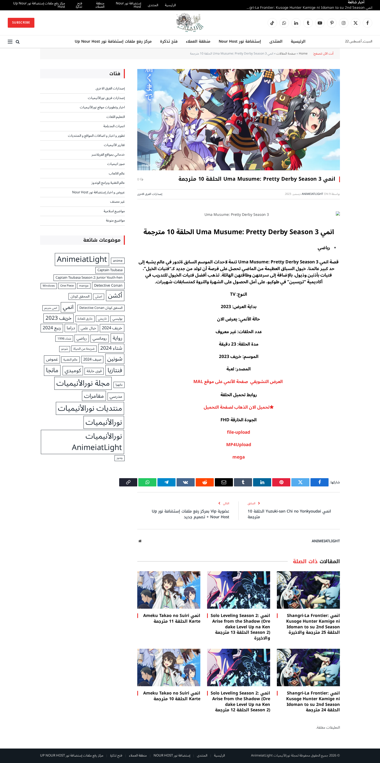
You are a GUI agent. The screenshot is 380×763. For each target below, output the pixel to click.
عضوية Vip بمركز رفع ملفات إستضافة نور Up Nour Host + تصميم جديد (190, 514)
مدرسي (116, 397)
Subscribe (21, 22)
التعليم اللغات (116, 117)
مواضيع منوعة (115, 220)
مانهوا (119, 385)
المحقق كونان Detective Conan (101, 308)
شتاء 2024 (111, 348)
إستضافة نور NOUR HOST (172, 755)
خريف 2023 (58, 318)
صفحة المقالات (286, 53)
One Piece (67, 286)
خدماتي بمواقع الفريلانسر (108, 154)
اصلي (98, 297)
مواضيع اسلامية (114, 211)
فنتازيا (115, 370)
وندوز (120, 458)
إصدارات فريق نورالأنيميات (106, 98)
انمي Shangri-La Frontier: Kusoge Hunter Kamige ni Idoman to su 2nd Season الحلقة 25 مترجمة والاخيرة (313, 624)
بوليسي (117, 319)
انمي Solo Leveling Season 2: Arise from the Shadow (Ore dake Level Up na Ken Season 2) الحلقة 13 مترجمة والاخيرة (307, 7)
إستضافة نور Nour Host (120, 5)
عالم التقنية (70, 359)
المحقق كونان (80, 296)
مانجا (52, 370)
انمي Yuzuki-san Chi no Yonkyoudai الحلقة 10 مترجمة (289, 514)
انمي (68, 307)
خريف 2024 (112, 328)
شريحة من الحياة (84, 349)
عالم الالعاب (117, 173)
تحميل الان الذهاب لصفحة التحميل (237, 407)
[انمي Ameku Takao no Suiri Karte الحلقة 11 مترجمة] (168, 590)
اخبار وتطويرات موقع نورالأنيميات (102, 107)
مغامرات (94, 396)
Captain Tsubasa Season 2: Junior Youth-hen (89, 277)
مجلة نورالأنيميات (83, 383)
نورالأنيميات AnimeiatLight (97, 442)
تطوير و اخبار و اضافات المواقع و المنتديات (96, 136)
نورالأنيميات (104, 422)
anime (118, 261)
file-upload (238, 432)
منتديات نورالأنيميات (90, 408)
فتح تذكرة (74, 5)
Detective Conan (108, 285)
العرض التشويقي (267, 381)
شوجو (64, 349)
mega (238, 457)
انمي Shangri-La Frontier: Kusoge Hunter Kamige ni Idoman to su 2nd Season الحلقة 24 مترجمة (313, 701)
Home (303, 53)
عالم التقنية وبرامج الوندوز (108, 183)
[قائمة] (10, 42)
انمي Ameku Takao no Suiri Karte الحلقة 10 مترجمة (171, 696)
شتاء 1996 (64, 338)
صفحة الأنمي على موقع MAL (221, 381)
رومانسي (100, 338)
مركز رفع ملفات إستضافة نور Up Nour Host (40, 5)
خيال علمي (88, 328)
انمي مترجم (50, 308)
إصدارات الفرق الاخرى (149, 194)
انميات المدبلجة (114, 126)
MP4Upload (238, 444)
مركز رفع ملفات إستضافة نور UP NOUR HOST (71, 755)
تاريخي (102, 319)
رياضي (82, 338)
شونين (114, 359)
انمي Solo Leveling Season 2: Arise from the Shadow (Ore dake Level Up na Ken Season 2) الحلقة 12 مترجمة (240, 701)
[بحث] (18, 42)
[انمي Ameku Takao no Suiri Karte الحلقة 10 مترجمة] (168, 667)
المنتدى (145, 5)
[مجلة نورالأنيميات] (190, 22)
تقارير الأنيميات (114, 145)
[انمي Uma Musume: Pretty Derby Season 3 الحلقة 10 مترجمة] (238, 119)
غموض (52, 359)
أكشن (115, 295)
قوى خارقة (94, 371)
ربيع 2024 (52, 328)
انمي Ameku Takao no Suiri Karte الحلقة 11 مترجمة (171, 618)
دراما (71, 328)
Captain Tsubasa (110, 270)
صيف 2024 (92, 359)
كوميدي (73, 371)
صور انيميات (116, 164)
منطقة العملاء (94, 5)
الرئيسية (162, 5)
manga (83, 286)
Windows (49, 286)
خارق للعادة (85, 319)
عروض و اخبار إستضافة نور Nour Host (98, 192)
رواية (117, 338)
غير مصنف (117, 201)
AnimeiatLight (312, 194)
